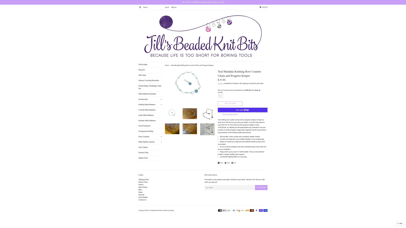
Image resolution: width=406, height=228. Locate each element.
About (141, 192)
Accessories (150, 99)
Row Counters (150, 137)
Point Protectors (144, 126)
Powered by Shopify (168, 210)
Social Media (143, 197)
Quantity (220, 92)
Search (141, 184)
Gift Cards (142, 75)
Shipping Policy (144, 179)
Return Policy (143, 182)
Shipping (221, 83)
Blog (140, 190)
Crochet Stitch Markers (147, 110)
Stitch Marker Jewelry (150, 142)
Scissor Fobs (143, 153)
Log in (167, 7)
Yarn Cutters (143, 147)
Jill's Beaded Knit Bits (155, 210)
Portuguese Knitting (146, 131)
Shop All (142, 70)
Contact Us (142, 200)
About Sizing (143, 187)
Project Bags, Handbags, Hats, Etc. (150, 87)
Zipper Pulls (143, 158)
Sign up (173, 7)
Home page (143, 64)
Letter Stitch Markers (146, 115)
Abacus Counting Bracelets (149, 80)
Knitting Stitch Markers (150, 105)
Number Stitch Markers (147, 121)
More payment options (230, 114)
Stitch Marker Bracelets (147, 94)
